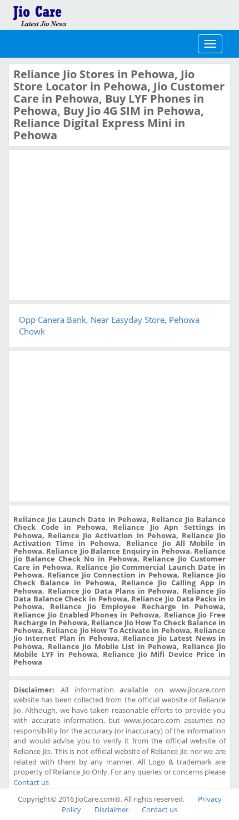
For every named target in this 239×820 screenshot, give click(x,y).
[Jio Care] (77, 14)
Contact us (31, 782)
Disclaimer (111, 809)
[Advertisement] (96, 223)
